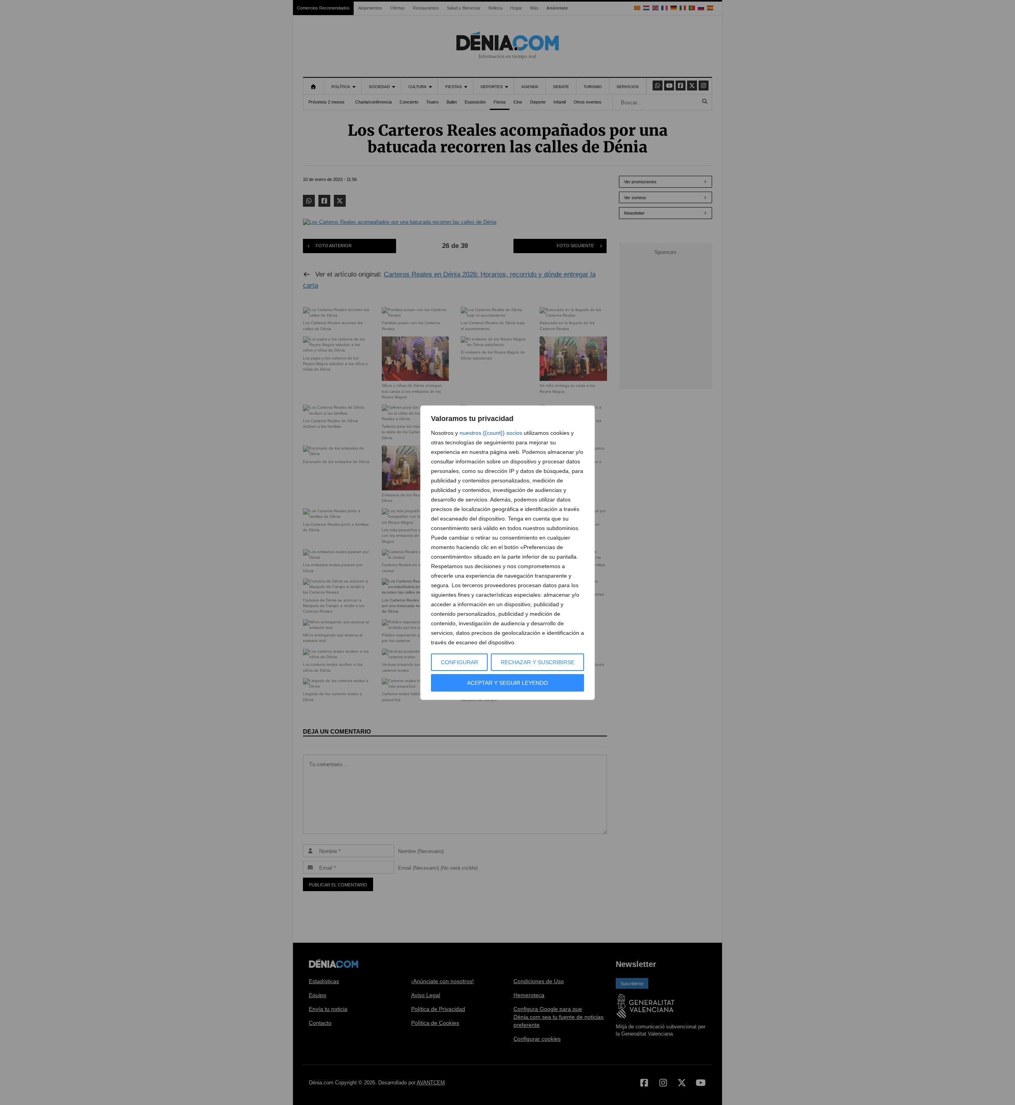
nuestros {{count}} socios (491, 433)
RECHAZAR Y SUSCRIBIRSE (538, 662)
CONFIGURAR (459, 662)
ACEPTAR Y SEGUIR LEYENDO (507, 683)
